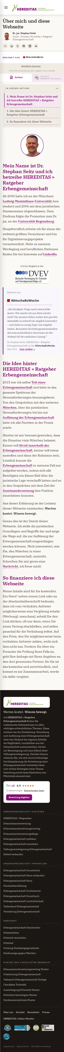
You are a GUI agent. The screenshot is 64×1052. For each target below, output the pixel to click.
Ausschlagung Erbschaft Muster (21, 989)
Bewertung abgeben (19, 797)
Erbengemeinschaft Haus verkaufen (23, 875)
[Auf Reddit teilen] (36, 46)
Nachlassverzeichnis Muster (19, 1000)
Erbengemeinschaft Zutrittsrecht (22, 890)
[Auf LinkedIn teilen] (29, 46)
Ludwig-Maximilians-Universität (27, 201)
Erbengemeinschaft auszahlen (20, 843)
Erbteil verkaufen (13, 854)
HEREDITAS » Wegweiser (17, 818)
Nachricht (10, 566)
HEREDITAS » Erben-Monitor (18, 1018)
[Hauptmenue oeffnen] (6, 7)
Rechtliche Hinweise (31, 66)
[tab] (16, 78)
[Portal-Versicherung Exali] (6, 1037)
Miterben (10, 407)
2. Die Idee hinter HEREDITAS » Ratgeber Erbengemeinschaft (27, 112)
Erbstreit (8, 943)
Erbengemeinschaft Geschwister (21, 927)
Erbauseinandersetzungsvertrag (21, 828)
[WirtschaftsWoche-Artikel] (38, 57)
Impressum (8, 1046)
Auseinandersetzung (18, 491)
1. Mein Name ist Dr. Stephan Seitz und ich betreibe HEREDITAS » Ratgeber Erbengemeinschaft (32, 100)
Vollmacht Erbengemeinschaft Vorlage (25, 979)
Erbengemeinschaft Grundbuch (21, 896)
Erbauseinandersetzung (17, 823)
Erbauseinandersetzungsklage (20, 833)
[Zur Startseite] (33, 7)
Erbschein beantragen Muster (20, 994)
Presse (46, 1012)
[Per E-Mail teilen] (5, 46)
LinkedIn (50, 254)
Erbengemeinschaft (17, 465)
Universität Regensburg (36, 221)
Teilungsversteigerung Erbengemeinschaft (27, 849)
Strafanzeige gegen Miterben (19, 953)
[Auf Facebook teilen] (23, 46)
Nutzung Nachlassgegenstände (21, 948)
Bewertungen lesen (34, 790)
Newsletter (33, 1012)
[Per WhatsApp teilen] (11, 46)
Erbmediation (11, 932)
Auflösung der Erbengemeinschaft (28, 417)
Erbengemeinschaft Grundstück (21, 870)
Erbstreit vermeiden (14, 937)
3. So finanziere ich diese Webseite (29, 121)
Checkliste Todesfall (14, 984)
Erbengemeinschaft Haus (17, 880)
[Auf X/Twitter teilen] (17, 46)
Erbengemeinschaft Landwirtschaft (23, 901)
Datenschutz (23, 1046)
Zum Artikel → (27, 349)
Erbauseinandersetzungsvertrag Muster (26, 969)
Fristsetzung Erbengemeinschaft (22, 974)
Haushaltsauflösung (14, 885)
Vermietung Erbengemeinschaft (21, 911)
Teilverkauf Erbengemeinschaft (21, 906)
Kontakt (20, 1012)
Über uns (8, 1012)
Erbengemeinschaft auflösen (19, 838)
